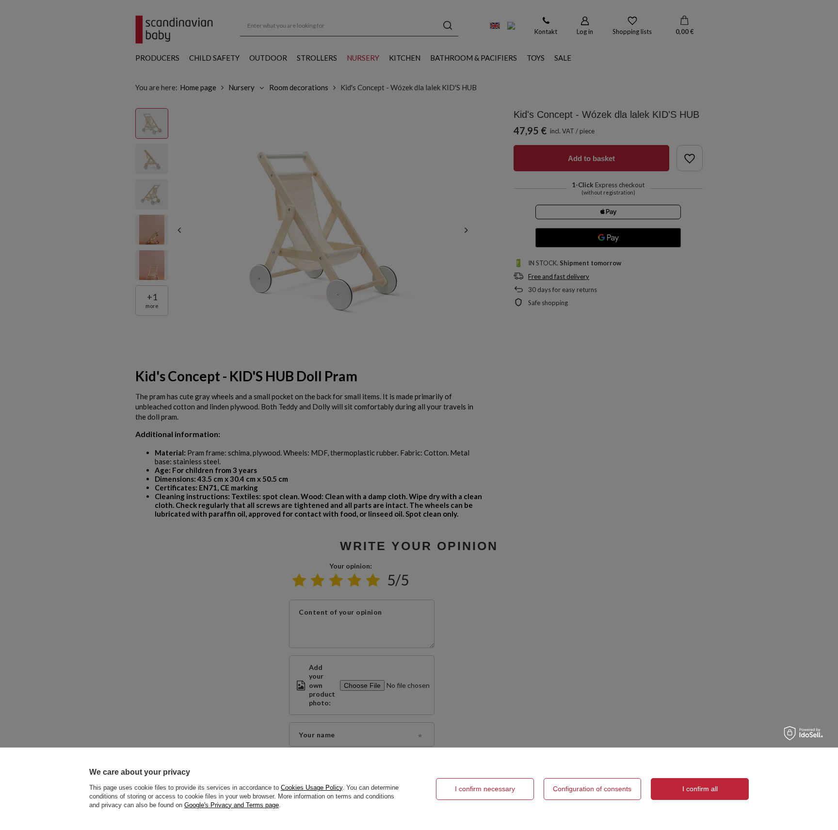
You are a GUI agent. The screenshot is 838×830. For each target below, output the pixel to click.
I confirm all (700, 789)
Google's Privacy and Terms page (231, 805)
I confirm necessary (485, 789)
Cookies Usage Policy (311, 787)
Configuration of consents (592, 789)
